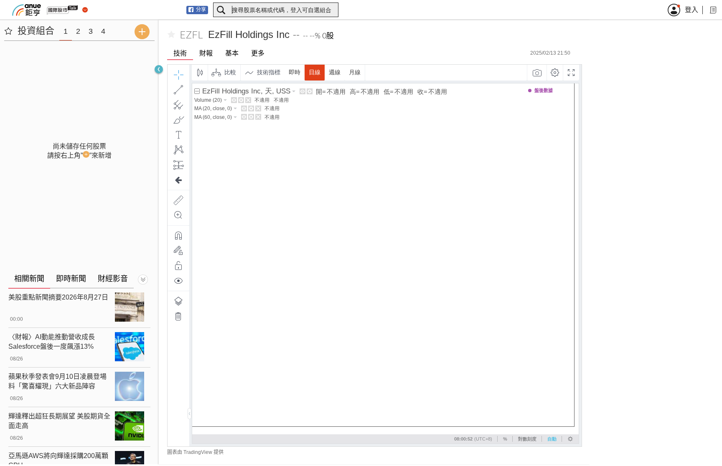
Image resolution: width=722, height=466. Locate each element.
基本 (232, 53)
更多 (257, 53)
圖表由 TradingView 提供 (195, 452)
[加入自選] (171, 34)
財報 (206, 53)
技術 (180, 53)
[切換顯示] (143, 280)
